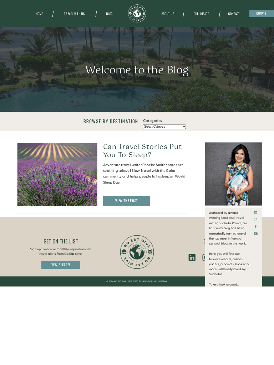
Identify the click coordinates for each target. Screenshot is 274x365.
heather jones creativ (153, 281)
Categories (152, 120)
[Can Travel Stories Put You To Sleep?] (57, 174)
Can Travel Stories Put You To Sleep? (142, 151)
